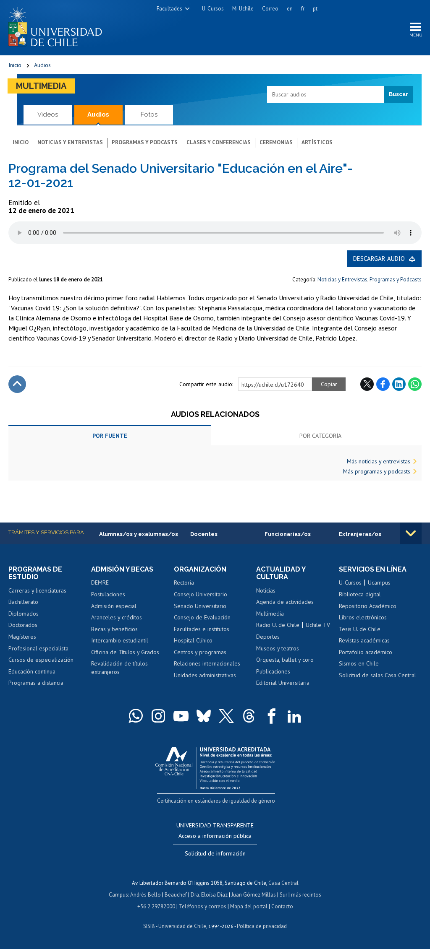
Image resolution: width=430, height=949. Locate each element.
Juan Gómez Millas (253, 894)
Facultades (169, 8)
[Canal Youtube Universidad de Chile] (180, 715)
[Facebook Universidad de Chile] (271, 715)
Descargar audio (379, 259)
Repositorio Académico (367, 606)
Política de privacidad (262, 926)
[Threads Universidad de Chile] (249, 715)
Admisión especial (113, 606)
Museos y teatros (277, 648)
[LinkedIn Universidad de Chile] (294, 715)
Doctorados (22, 625)
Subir (17, 384)
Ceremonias (276, 142)
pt (315, 8)
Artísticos (317, 142)
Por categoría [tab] (320, 435)
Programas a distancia (35, 682)
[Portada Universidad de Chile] (58, 24)
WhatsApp (415, 384)
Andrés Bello (145, 894)
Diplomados (23, 613)
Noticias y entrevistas (70, 142)
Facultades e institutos (201, 629)
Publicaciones (273, 671)
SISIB (149, 926)
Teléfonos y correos (202, 906)
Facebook (383, 384)
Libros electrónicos (363, 617)
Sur (283, 894)
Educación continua (31, 671)
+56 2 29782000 (156, 906)
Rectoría (184, 582)
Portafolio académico (365, 652)
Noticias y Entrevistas (342, 279)
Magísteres (22, 636)
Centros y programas (200, 652)
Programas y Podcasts (396, 279)
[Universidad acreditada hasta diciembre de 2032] (215, 766)
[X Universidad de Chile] (226, 715)
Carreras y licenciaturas (37, 590)
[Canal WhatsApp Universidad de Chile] (135, 715)
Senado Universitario (200, 606)
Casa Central (283, 883)
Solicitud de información (215, 853)
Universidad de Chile (182, 926)
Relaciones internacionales (207, 663)
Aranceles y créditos (116, 617)
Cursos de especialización (40, 659)
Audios (42, 65)
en (290, 8)
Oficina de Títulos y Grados (125, 652)
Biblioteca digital (360, 594)
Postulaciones (108, 594)
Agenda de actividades (285, 602)
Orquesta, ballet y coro (285, 659)
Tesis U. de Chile (359, 629)
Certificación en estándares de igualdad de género (216, 800)
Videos (47, 114)
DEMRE (100, 582)
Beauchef (176, 894)
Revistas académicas (364, 640)
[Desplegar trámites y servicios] (411, 533)
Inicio (14, 65)
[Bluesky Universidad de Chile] (203, 715)
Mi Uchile (243, 8)
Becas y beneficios (114, 629)
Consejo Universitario (200, 594)
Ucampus (379, 582)
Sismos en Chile (359, 663)
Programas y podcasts (145, 142)
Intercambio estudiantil (119, 640)
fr (302, 8)
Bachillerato (23, 602)
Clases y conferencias (218, 142)
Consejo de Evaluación (202, 617)
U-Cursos (213, 8)
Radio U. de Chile (277, 625)
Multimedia (41, 86)
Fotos (149, 114)
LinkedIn (399, 384)
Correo (270, 8)
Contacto (282, 906)
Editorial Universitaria (282, 682)
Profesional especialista (38, 648)
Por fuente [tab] (109, 435)
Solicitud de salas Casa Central (377, 675)
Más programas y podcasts (376, 471)
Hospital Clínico (193, 640)
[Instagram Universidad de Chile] (158, 715)
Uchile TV (318, 625)
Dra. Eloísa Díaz (209, 894)
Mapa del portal (248, 906)
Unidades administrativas (205, 675)
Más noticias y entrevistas (378, 461)
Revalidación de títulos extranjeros (119, 668)
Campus (118, 894)
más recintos (306, 894)
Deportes (268, 636)
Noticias (265, 590)
